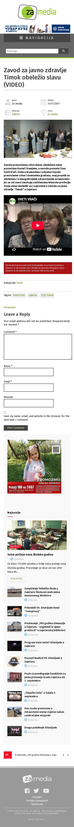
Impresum (37, 804)
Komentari (10, 307)
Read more (16, 579)
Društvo (15, 546)
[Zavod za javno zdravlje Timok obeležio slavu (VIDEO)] (38, 139)
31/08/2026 (18, 559)
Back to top (36, 819)
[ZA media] (37, 19)
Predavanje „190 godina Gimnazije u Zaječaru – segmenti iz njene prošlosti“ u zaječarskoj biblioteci (44, 627)
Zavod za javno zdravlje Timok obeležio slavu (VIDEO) (35, 77)
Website (8, 397)
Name (8, 366)
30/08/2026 (32, 616)
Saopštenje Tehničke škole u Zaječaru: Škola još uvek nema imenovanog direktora (42, 592)
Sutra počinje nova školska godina (30, 554)
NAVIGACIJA (39, 38)
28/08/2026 (32, 732)
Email (8, 381)
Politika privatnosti (37, 800)
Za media (53, 114)
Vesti (19, 282)
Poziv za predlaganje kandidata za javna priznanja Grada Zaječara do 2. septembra (45, 677)
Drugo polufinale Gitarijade (40, 727)
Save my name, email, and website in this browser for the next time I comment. (37, 418)
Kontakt (37, 797)
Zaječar (16, 114)
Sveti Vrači (19, 295)
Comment (10, 331)
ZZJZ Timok (47, 295)
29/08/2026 (32, 651)
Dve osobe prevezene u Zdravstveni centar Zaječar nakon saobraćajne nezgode (44, 712)
